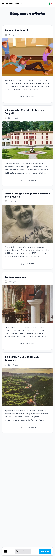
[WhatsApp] (23, 551)
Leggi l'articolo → (27, 97)
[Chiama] (17, 551)
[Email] (28, 551)
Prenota (45, 551)
